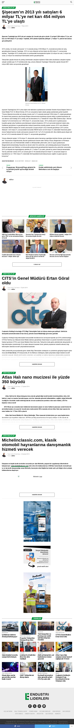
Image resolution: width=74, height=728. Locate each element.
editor (13, 27)
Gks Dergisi (66, 711)
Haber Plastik (30, 714)
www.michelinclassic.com (19, 466)
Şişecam (34, 161)
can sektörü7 (20, 161)
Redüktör (40, 714)
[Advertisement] (37, 200)
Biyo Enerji (19, 714)
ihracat (28, 161)
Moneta (57, 714)
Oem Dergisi (56, 711)
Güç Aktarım (8, 711)
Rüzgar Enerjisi (45, 711)
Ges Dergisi (49, 714)
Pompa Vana (33, 711)
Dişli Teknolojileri (20, 711)
